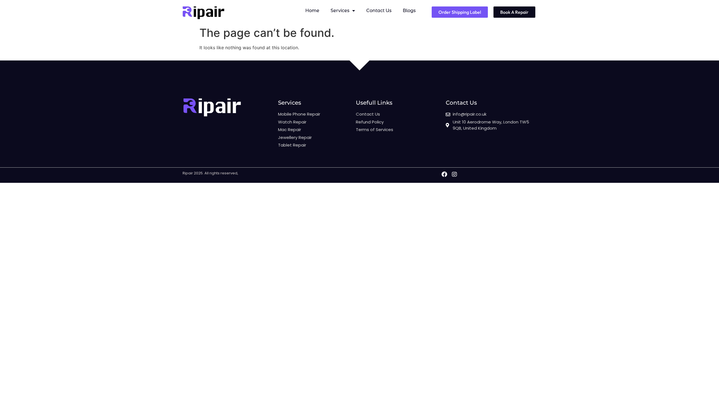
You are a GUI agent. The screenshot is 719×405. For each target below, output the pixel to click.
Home (312, 10)
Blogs (409, 10)
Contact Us (379, 10)
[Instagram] (454, 174)
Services (340, 10)
